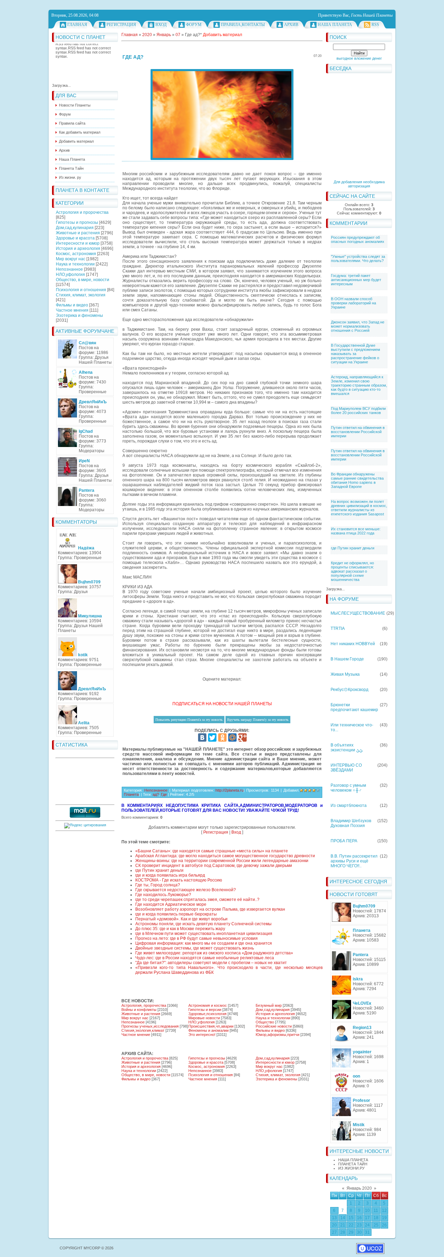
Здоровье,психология (207, 1014)
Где (164, 794)
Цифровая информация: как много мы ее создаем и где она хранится (203, 943)
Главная (77, 24)
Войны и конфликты (138, 1009)
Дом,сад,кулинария (75, 227)
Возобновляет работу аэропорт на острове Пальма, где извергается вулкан (210, 909)
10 (367, 1210)
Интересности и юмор (78, 243)
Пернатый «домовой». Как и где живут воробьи (181, 919)
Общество (265, 1022)
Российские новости (274, 1026)
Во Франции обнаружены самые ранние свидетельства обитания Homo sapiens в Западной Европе (357, 480)
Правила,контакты (243, 24)
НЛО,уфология (70, 274)
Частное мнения (72, 310)
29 (351, 1232)
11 (376, 1210)
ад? (156, 794)
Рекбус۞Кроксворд (349, 689)
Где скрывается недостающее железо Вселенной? (185, 889)
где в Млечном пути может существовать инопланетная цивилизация (203, 933)
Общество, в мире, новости (82, 279)
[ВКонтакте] (202, 737)
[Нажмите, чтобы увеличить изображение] (222, 114)
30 (359, 1232)
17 (367, 1217)
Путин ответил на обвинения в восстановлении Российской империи (358, 431)
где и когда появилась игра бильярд (170, 875)
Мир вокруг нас (70, 258)
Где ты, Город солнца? (157, 885)
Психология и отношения (81, 289)
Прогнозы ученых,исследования (150, 1026)
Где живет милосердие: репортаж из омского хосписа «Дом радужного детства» (214, 953)
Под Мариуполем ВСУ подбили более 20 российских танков (358, 410)
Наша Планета (335, 24)
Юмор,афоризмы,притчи (277, 1034)
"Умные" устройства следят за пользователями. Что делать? (358, 258)
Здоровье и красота (75, 238)
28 (342, 1232)
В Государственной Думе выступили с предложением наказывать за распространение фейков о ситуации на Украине (355, 353)
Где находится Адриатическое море (170, 904)
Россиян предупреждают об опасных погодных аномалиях (357, 239)
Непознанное (69, 269)
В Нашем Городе (347, 659)
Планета (131, 794)
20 (334, 1225)
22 (351, 1225)
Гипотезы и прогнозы (77, 222)
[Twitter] (212, 737)
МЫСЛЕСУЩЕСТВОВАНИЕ (358, 613)
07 (178, 34)
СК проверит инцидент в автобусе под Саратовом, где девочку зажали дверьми (213, 865)
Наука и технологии (75, 264)
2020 (147, 34)
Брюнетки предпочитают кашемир (354, 707)
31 (367, 1232)
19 (384, 1217)
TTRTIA (338, 628)
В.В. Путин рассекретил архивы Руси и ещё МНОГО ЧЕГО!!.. (354, 861)
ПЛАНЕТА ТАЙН (352, 1164)
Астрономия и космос (207, 1005)
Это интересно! (201, 1034)
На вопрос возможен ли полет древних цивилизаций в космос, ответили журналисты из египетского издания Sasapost (359, 507)
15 (351, 1217)
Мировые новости (204, 1018)
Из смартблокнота (349, 805)
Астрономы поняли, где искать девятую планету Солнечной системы (203, 923)
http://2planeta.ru (229, 790)
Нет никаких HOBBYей (353, 643)
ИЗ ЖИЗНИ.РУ (351, 1168)
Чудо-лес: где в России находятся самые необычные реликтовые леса (204, 957)
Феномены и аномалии (208, 1030)
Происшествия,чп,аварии (210, 1026)
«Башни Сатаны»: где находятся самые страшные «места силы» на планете (211, 851)
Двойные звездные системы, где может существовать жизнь (194, 948)
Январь (163, 34)
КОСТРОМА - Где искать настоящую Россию (178, 880)
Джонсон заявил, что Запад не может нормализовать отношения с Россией (357, 326)
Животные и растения (78, 232)
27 (334, 1232)
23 (359, 1225)
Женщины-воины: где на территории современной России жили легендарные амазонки (221, 860)
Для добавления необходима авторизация (359, 184)
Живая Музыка (345, 674)
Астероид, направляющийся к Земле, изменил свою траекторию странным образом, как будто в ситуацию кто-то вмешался (359, 385)
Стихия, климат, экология (80, 295)
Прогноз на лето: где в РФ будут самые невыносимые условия (196, 938)
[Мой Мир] (232, 737)
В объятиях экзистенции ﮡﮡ (346, 747)
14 (342, 1217)
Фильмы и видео (72, 305)
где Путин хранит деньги (352, 548)
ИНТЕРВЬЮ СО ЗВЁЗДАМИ (346, 768)
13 (334, 1217)
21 (342, 1225)
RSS (375, 24)
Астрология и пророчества (82, 212)
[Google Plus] (242, 737)
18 (376, 1217)
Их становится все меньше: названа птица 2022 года (356, 531)
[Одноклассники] (222, 737)
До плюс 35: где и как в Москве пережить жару (180, 928)
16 (359, 1217)
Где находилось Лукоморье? (163, 894)
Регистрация (121, 24)
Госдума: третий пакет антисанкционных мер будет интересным (356, 279)
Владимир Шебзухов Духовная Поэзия (351, 823)
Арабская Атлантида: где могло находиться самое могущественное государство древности (225, 855)
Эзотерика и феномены (79, 315)
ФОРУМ (194, 24)
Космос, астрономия (76, 253)
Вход (160, 24)
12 (384, 1210)
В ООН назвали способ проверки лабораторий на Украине (353, 303)
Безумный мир (269, 1005)
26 (384, 1225)
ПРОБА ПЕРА (344, 840)
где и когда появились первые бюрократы (176, 914)
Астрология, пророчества (143, 1005)
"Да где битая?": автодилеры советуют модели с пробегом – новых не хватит (211, 962)
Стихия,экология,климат (142, 1030)
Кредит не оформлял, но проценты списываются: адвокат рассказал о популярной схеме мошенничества (352, 571)
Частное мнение (135, 1034)
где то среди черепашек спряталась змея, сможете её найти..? (197, 899)
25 (376, 1225)
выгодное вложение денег (359, 58)
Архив (291, 24)
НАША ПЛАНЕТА (353, 1160)
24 (367, 1225)
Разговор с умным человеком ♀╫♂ (348, 788)
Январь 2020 (359, 1188)
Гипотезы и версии (204, 1009)
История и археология (78, 248)
